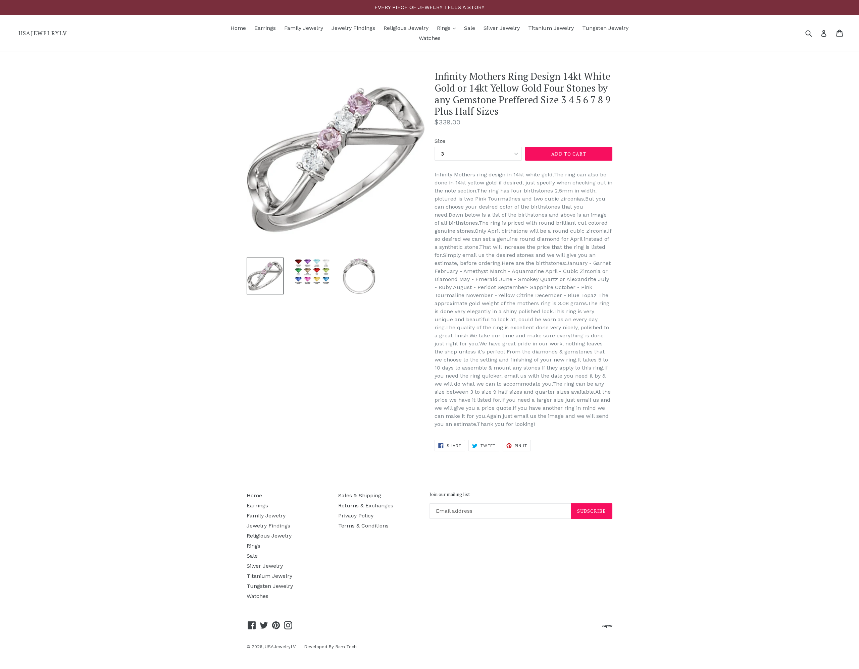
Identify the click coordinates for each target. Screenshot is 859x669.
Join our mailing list (450, 494)
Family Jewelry (303, 28)
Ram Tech (346, 646)
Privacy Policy (355, 515)
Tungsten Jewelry (605, 28)
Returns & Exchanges (365, 505)
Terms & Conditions (363, 525)
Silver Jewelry (502, 28)
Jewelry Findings (353, 28)
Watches (430, 38)
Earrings (265, 28)
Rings (448, 27)
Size (440, 141)
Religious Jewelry (406, 28)
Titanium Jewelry (551, 28)
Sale (469, 28)
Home (238, 28)
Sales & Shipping (359, 495)
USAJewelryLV (42, 33)
